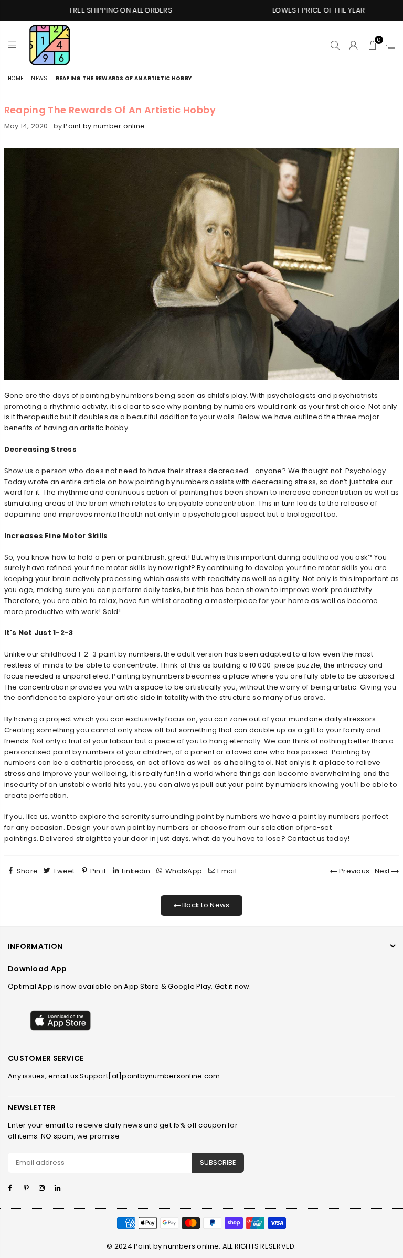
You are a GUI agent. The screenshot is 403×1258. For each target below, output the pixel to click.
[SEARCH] (335, 45)
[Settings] (388, 45)
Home (15, 78)
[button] (372, 45)
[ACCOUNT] (353, 45)
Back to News (205, 905)
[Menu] (12, 45)
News (39, 78)
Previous (353, 871)
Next (383, 871)
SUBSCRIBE (218, 1162)
